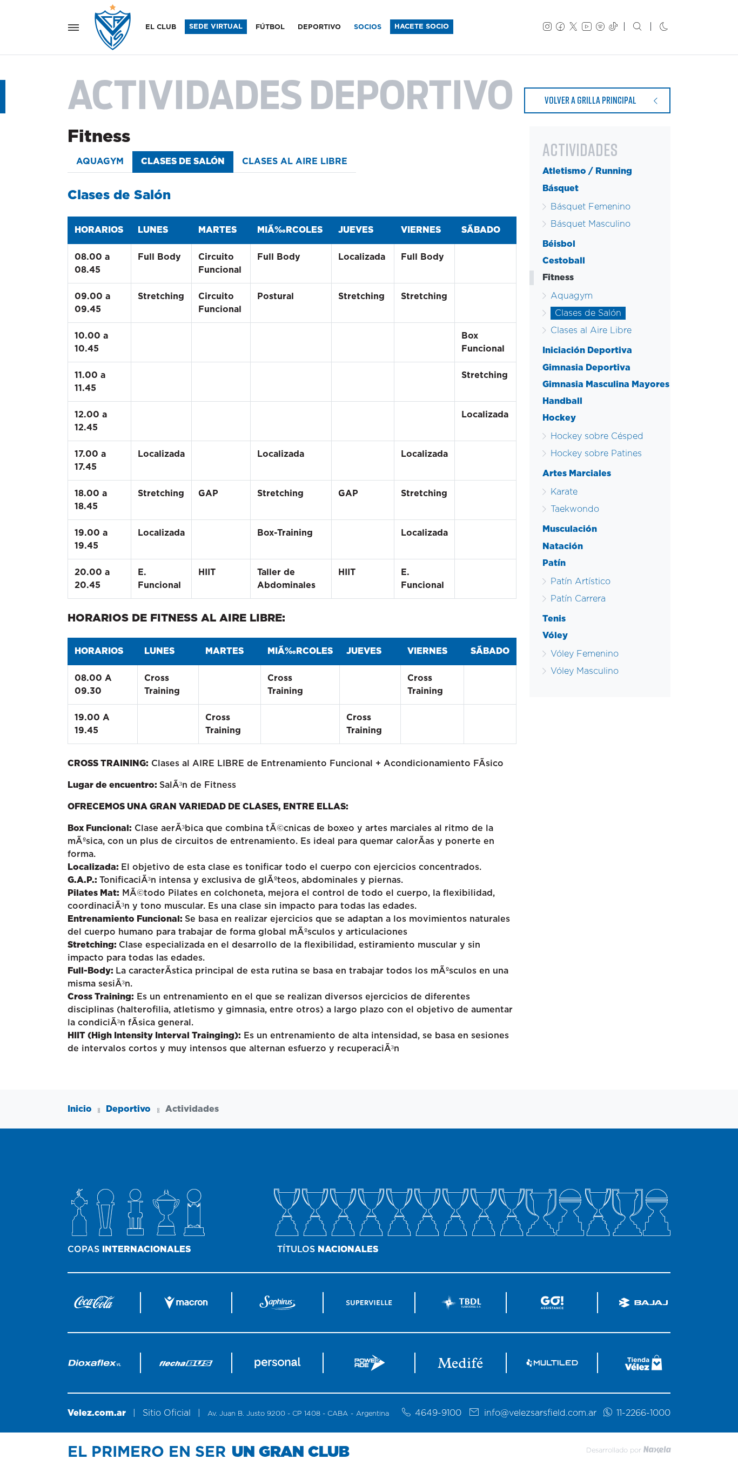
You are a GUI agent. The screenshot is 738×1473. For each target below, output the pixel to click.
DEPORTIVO (319, 27)
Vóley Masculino (585, 671)
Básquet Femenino (590, 206)
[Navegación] (73, 27)
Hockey (559, 418)
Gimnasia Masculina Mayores (605, 384)
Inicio (80, 1109)
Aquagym (100, 161)
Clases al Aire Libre (294, 161)
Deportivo (128, 1109)
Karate (564, 492)
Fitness (558, 277)
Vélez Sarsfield (113, 27)
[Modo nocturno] (655, 27)
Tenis (554, 618)
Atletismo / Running (587, 171)
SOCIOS (367, 27)
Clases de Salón (183, 161)
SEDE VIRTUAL (216, 26)
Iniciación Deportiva (587, 350)
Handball (562, 401)
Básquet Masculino (590, 224)
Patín (554, 563)
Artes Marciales (576, 473)
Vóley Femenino (585, 654)
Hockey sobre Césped (597, 436)
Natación (562, 546)
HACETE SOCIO (421, 26)
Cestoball (563, 260)
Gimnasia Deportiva (586, 367)
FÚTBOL (270, 27)
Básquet (560, 188)
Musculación (569, 529)
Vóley (555, 635)
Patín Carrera (578, 598)
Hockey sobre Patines (596, 453)
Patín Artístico (580, 581)
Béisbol (558, 244)
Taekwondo (575, 509)
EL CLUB (160, 27)
